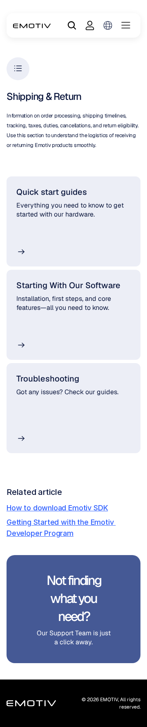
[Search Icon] (72, 25)
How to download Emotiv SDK (57, 507)
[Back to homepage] (32, 25)
